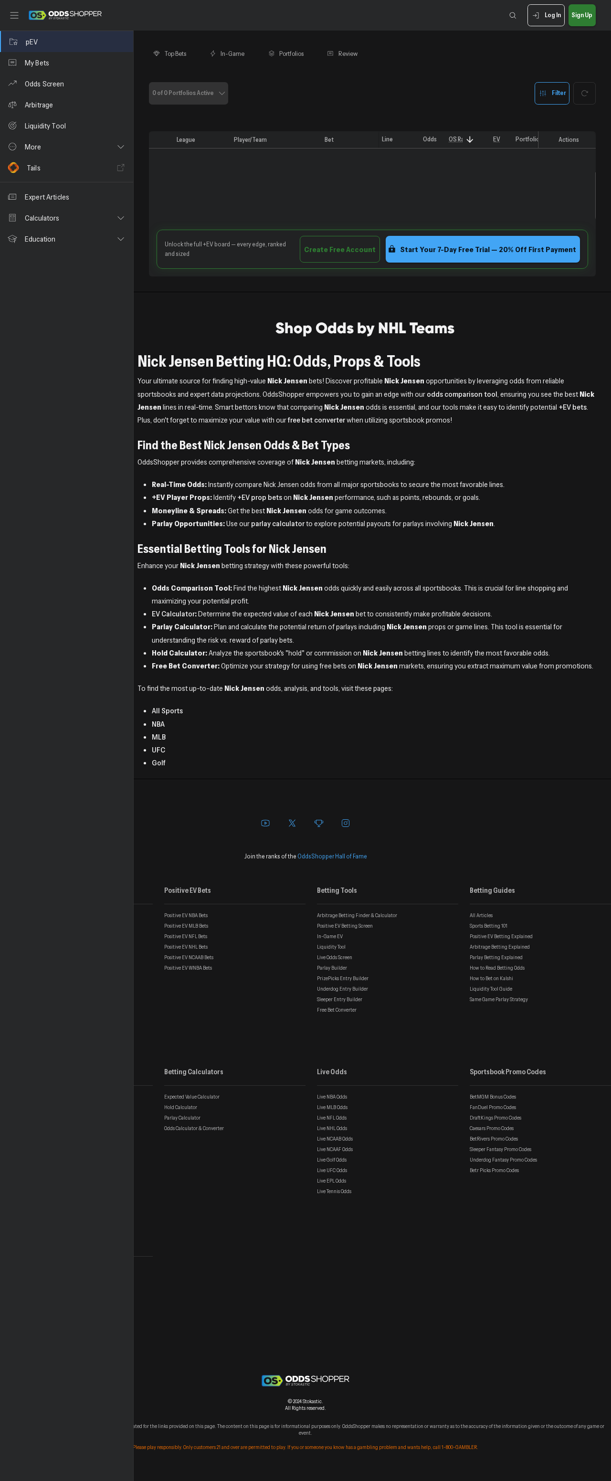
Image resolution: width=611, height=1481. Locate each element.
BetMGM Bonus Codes (493, 1096)
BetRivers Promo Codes (494, 1138)
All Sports (167, 710)
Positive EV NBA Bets (186, 915)
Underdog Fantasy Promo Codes (503, 1159)
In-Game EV (330, 936)
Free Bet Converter (337, 1009)
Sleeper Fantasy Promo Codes (500, 1149)
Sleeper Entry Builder (339, 999)
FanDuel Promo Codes (493, 1107)
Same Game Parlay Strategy (499, 999)
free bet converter (316, 419)
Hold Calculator (180, 1107)
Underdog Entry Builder (342, 988)
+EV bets (572, 407)
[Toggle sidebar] (14, 15)
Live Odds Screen (334, 957)
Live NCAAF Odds (335, 1149)
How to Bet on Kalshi (491, 978)
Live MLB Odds (332, 1107)
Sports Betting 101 (488, 925)
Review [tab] (348, 53)
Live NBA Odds (332, 1096)
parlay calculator (278, 523)
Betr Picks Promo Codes (494, 1170)
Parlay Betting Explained (496, 957)
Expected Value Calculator (192, 1096)
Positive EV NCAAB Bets (188, 957)
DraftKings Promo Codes (495, 1117)
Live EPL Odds (331, 1180)
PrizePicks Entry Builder (343, 978)
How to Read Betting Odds (497, 967)
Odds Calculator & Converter (194, 1128)
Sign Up (581, 15)
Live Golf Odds (332, 1159)
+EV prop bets (259, 497)
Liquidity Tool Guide (491, 988)
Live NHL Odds (332, 1128)
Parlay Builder (332, 967)
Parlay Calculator (182, 1117)
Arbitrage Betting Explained (500, 946)
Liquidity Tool (331, 946)
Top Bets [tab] (175, 53)
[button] (66, 146)
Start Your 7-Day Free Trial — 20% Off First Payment (488, 249)
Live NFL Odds (332, 1117)
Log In (553, 15)
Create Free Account (340, 249)
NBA (158, 724)
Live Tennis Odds (334, 1191)
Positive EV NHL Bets (186, 946)
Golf (159, 762)
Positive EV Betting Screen (345, 925)
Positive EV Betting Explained (501, 936)
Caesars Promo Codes (492, 1128)
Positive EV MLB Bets (186, 925)
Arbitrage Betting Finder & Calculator (357, 915)
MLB (159, 736)
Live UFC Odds (332, 1170)
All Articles (481, 915)
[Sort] (470, 139)
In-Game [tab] (232, 53)
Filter (559, 92)
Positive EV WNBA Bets (188, 967)
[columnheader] (161, 139)
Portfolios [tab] (291, 53)
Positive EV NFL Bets (185, 936)
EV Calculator (173, 613)
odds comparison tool (462, 394)
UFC (158, 749)
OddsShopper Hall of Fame (332, 856)
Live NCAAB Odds (335, 1138)
